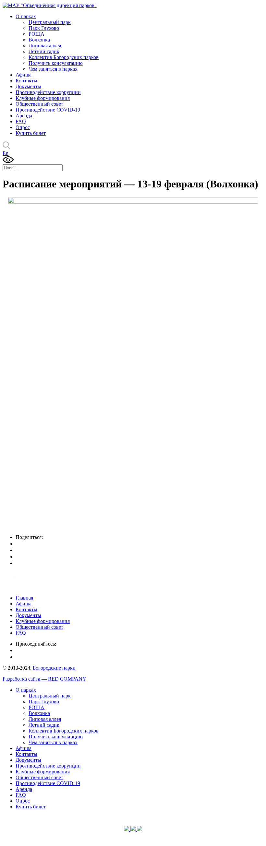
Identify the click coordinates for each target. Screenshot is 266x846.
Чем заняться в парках (53, 69)
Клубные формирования (43, 98)
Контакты (26, 80)
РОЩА (36, 34)
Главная (24, 598)
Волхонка (39, 39)
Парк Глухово (44, 28)
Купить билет (31, 133)
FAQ (21, 121)
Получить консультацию (56, 63)
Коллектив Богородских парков (64, 57)
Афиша (23, 74)
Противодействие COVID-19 (48, 110)
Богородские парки (54, 668)
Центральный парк (50, 22)
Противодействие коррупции (48, 92)
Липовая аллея (45, 45)
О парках (26, 16)
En (5, 153)
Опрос (23, 127)
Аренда (24, 115)
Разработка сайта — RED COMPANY (44, 679)
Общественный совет (39, 104)
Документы (28, 86)
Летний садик (44, 51)
